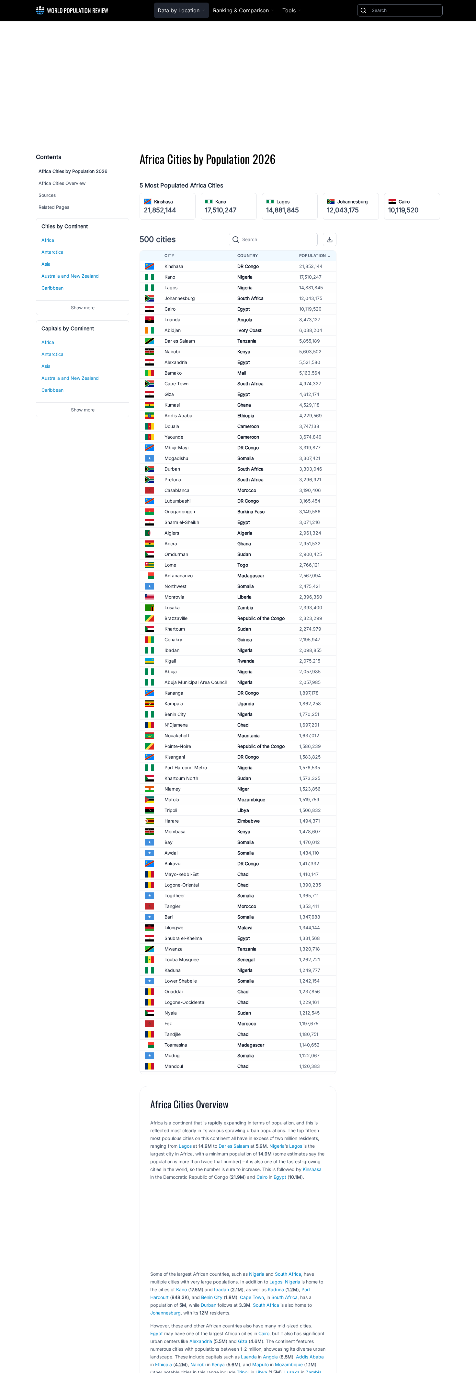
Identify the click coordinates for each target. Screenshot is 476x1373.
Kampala (173, 703)
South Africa (250, 298)
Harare (171, 821)
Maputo (260, 1364)
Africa (47, 240)
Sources (47, 195)
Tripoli (170, 810)
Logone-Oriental (181, 885)
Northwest (175, 586)
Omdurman (176, 554)
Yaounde (173, 437)
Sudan (244, 554)
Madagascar (250, 575)
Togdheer (174, 895)
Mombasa (175, 831)
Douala (171, 426)
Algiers (171, 533)
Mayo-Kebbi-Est (181, 874)
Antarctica (52, 252)
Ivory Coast (249, 330)
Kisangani (174, 757)
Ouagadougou (179, 511)
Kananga (173, 693)
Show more (83, 307)
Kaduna (172, 970)
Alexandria (175, 362)
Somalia (245, 458)
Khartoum (174, 629)
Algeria (244, 533)
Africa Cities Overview (62, 183)
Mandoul (173, 1066)
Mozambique (251, 799)
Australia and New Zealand (70, 276)
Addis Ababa (178, 415)
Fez (168, 1023)
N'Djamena (176, 725)
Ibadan (171, 650)
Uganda (245, 703)
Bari (168, 917)
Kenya (243, 351)
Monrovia (174, 597)
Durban (172, 469)
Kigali (170, 661)
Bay (168, 842)
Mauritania (248, 735)
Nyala (170, 1013)
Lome (170, 565)
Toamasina (175, 1045)
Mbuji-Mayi (176, 447)
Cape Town (176, 383)
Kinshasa (163, 201)
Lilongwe (173, 927)
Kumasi (172, 405)
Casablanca (176, 490)
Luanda (172, 319)
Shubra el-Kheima (183, 938)
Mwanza (173, 949)
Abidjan (172, 330)
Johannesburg (352, 201)
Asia (46, 264)
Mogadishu (176, 458)
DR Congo (248, 266)
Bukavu (172, 863)
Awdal (170, 853)
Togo (242, 565)
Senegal (246, 959)
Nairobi (172, 351)
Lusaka (172, 607)
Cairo (404, 201)
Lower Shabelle (180, 981)
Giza (169, 394)
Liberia (244, 597)
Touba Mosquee (181, 959)
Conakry (173, 639)
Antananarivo (178, 575)
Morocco (246, 490)
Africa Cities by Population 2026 (73, 171)
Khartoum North (181, 778)
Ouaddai (173, 991)
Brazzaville (175, 618)
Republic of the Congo (261, 618)
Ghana (244, 405)
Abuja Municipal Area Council (195, 682)
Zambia (245, 607)
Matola (171, 799)
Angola (244, 319)
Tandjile (172, 1034)
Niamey (172, 789)
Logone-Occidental (184, 1002)
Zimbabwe (248, 821)
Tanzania (246, 341)
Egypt (243, 309)
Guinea (244, 639)
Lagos (283, 201)
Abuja (170, 671)
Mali (241, 373)
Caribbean (52, 288)
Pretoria (172, 479)
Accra (170, 543)
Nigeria (245, 277)
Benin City (175, 714)
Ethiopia (245, 415)
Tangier (172, 906)
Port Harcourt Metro (185, 767)
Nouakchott (176, 735)
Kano (220, 201)
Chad (243, 725)
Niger (243, 789)
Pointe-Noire (177, 746)
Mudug (172, 1055)
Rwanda (246, 661)
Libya (243, 810)
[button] (329, 239)
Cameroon (248, 426)
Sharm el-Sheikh (181, 522)
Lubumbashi (177, 501)
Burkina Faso (251, 511)
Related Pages (54, 207)
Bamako (173, 373)
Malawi (244, 927)
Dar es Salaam (179, 341)
